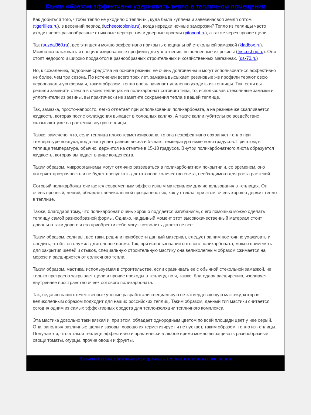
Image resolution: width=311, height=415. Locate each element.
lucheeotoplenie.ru (121, 26)
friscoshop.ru (250, 51)
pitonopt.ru (195, 32)
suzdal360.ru (55, 44)
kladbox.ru (250, 44)
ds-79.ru (248, 58)
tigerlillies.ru (45, 26)
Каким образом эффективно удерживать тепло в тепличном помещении (155, 6)
